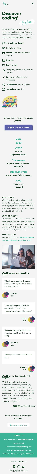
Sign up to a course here (18, 127)
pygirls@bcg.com (25, 447)
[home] (5, 3)
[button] (32, 3)
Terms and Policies (18, 462)
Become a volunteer (18, 425)
